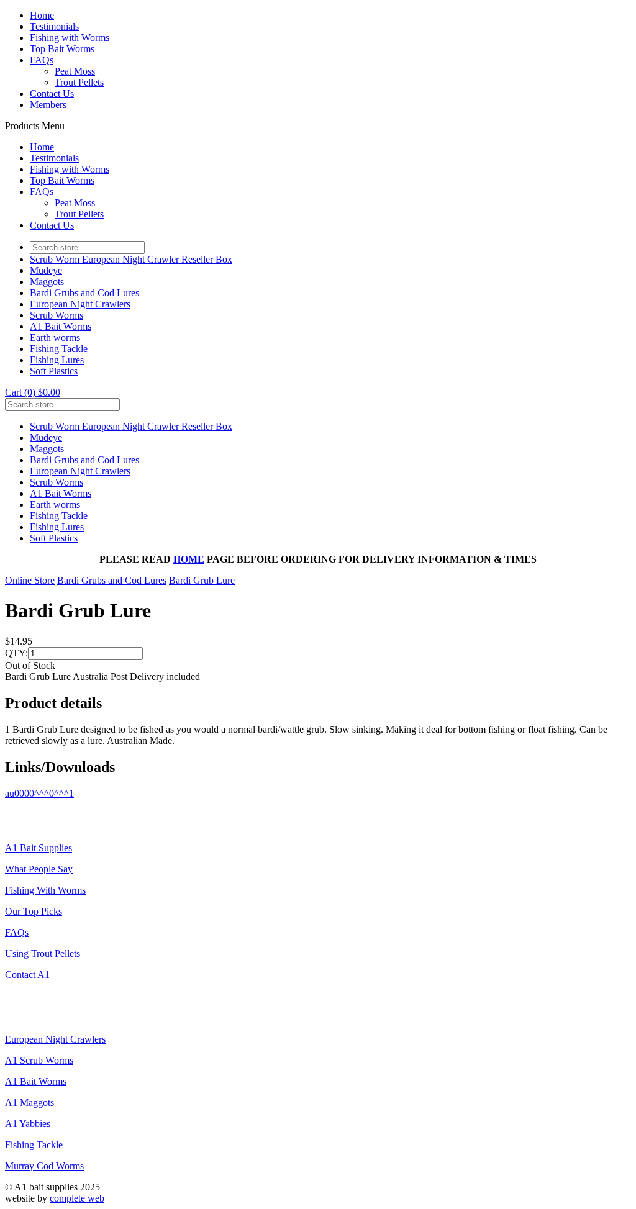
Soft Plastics (54, 371)
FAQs (41, 60)
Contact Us (52, 93)
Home (42, 15)
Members (48, 104)
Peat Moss (75, 71)
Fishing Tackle (59, 348)
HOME (188, 559)
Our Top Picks (33, 911)
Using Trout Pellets (42, 953)
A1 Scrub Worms (39, 1060)
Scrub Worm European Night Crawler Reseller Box (131, 259)
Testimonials (54, 26)
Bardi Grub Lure (202, 580)
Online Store (30, 580)
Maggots (47, 281)
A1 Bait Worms (60, 326)
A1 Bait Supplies (38, 848)
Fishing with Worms (69, 37)
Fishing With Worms (45, 890)
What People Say (39, 869)
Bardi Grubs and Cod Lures (84, 293)
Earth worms (55, 337)
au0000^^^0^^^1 (39, 793)
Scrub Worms (56, 315)
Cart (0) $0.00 (32, 392)
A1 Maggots (29, 1102)
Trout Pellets (79, 82)
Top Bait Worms (62, 48)
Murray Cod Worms (44, 1166)
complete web (77, 1198)
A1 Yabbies (27, 1123)
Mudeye (46, 270)
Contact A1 (27, 974)
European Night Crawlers (80, 304)
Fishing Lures (57, 360)
